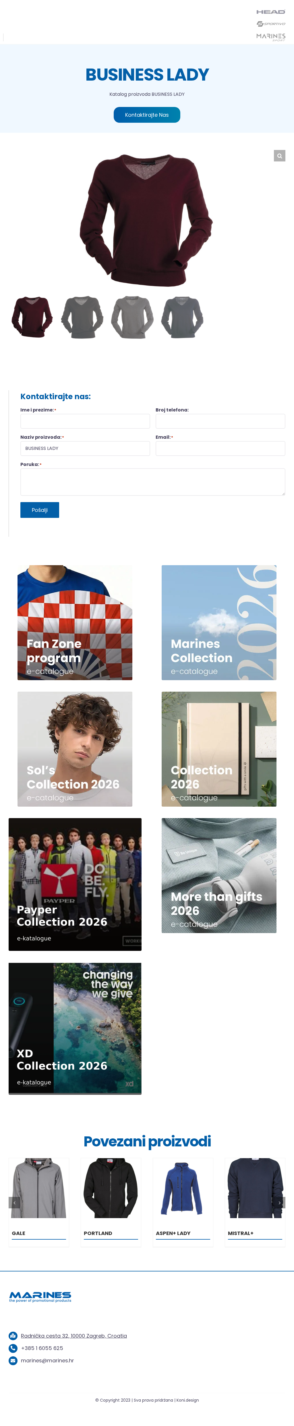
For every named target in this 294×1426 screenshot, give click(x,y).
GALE (90, 1233)
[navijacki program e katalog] (75, 567)
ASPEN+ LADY (245, 1233)
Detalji (38, 1189)
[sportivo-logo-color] (271, 22)
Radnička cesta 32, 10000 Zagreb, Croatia (74, 1335)
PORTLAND (170, 1233)
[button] (279, 155)
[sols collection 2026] (75, 694)
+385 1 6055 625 (42, 1348)
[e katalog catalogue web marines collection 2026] (219, 567)
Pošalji (40, 510)
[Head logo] (271, 11)
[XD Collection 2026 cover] (75, 964)
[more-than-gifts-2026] (219, 820)
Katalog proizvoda (129, 94)
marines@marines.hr (47, 1360)
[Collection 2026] (219, 694)
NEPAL (20, 1233)
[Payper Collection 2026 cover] (75, 820)
